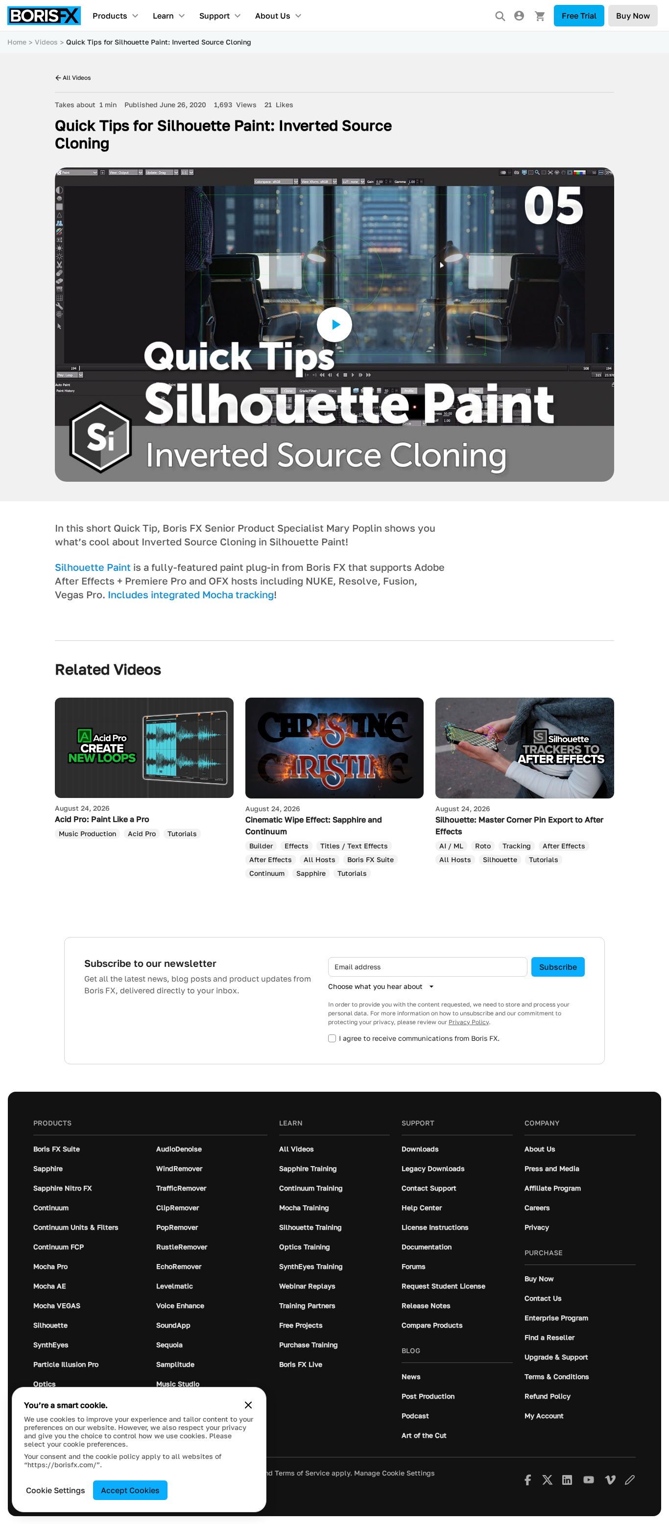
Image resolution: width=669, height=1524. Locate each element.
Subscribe (558, 967)
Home (16, 42)
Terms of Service (302, 1473)
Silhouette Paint (93, 567)
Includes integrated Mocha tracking (191, 594)
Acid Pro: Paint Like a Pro (102, 819)
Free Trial (579, 16)
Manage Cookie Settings (394, 1473)
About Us (272, 16)
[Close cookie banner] (248, 1405)
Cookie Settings (55, 1490)
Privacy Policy (469, 1022)
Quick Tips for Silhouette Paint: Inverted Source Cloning (158, 42)
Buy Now (633, 16)
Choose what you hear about (375, 986)
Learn (163, 16)
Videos (46, 42)
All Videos (77, 77)
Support (214, 16)
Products (110, 16)
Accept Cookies (130, 1490)
